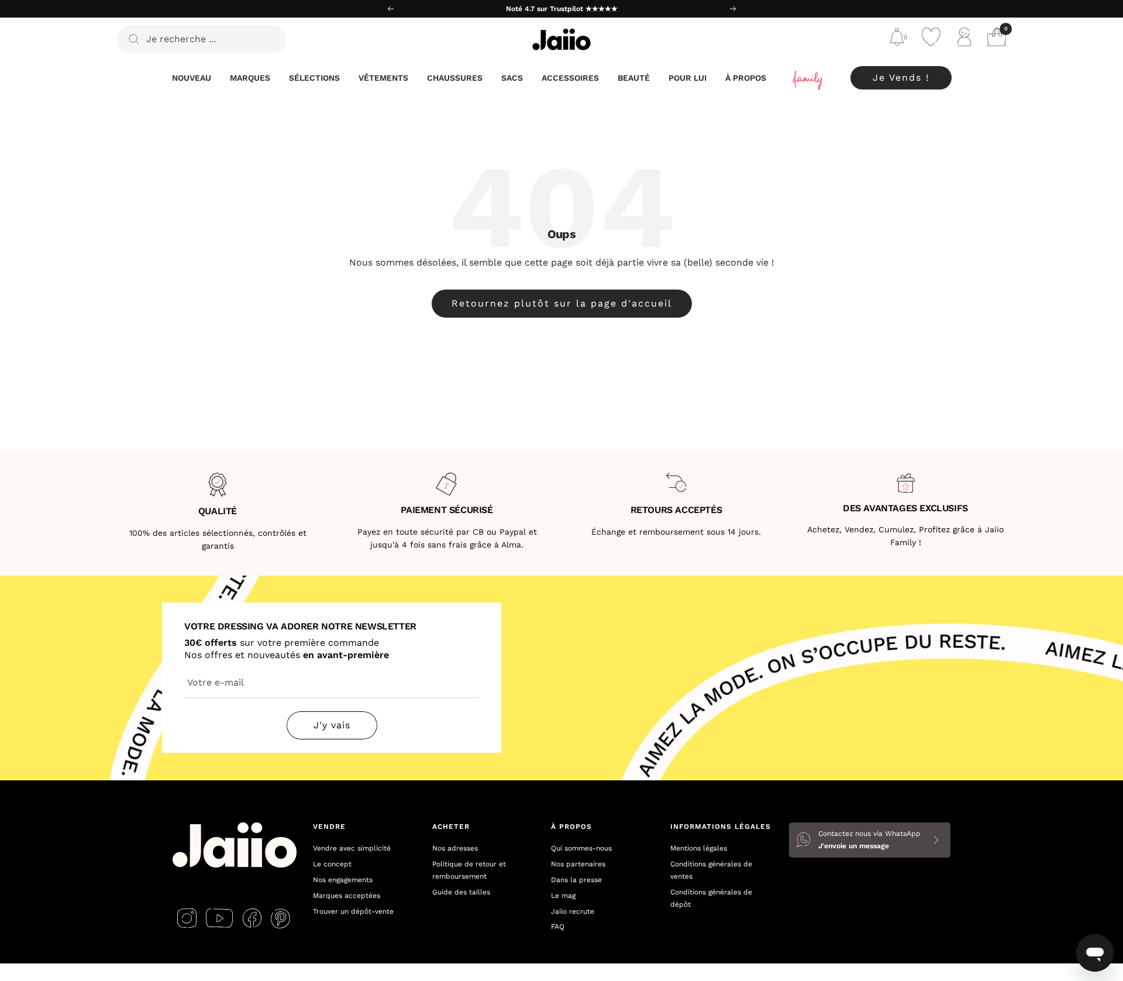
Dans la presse (576, 880)
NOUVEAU (191, 77)
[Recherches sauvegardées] (898, 39)
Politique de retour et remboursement (469, 870)
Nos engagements (343, 880)
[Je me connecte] (964, 39)
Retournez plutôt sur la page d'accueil (562, 303)
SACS (512, 77)
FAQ (557, 927)
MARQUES (250, 77)
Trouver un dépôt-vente (353, 911)
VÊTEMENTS (383, 77)
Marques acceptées (346, 895)
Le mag (563, 895)
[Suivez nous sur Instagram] (187, 918)
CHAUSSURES (455, 77)
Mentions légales (698, 848)
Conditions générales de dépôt (711, 898)
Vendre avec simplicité (352, 848)
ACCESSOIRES (570, 77)
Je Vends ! (901, 77)
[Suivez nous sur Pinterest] (280, 918)
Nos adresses (455, 848)
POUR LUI (688, 77)
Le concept (332, 864)
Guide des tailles (461, 892)
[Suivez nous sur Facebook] (251, 918)
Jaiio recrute (572, 911)
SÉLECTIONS (314, 77)
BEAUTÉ (634, 77)
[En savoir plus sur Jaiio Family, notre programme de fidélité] (808, 78)
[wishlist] (931, 39)
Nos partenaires (578, 864)
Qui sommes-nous (581, 848)
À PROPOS (745, 77)
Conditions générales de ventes (711, 870)
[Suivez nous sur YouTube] (219, 918)
